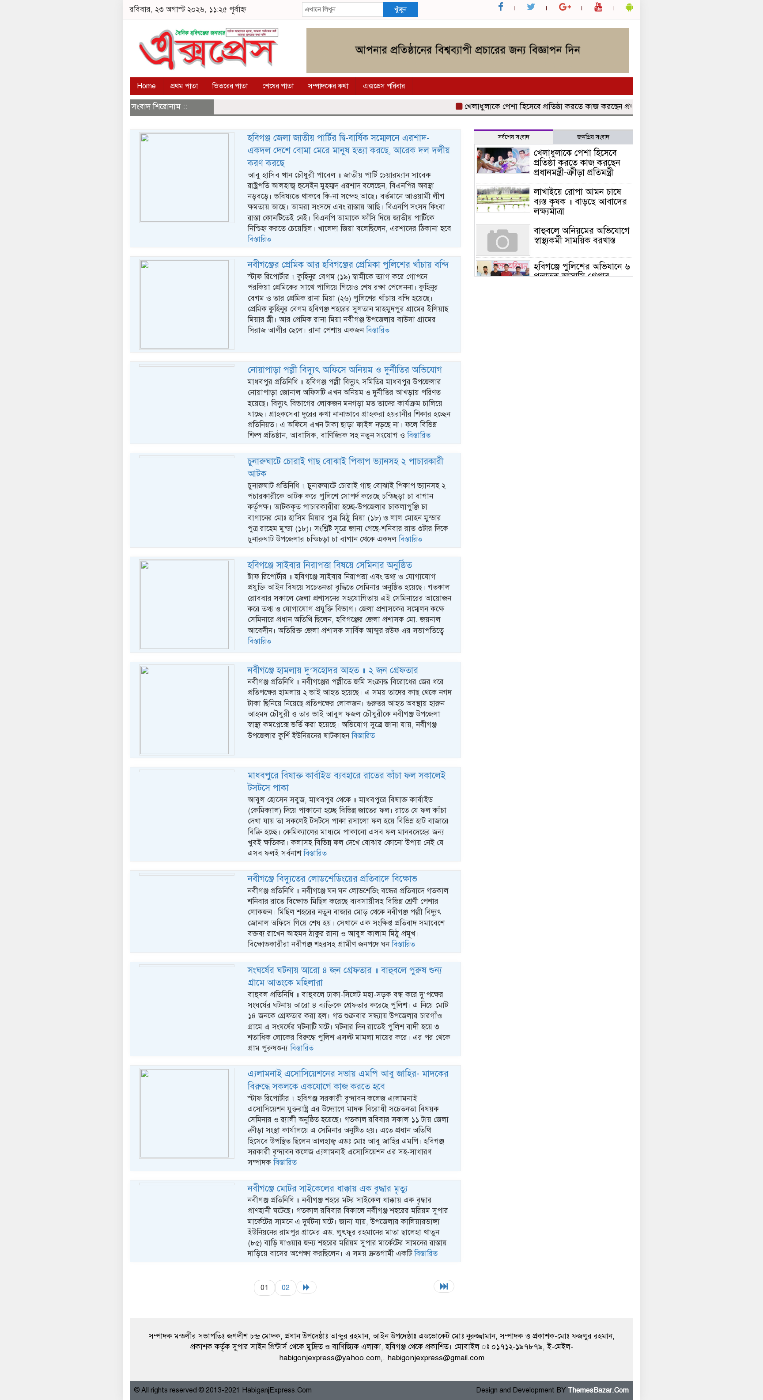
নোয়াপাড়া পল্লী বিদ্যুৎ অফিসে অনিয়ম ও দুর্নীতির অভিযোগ (345, 370)
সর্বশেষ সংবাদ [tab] (513, 137)
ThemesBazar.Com (598, 1390)
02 (286, 1287)
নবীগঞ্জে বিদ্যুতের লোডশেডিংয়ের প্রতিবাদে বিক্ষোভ (332, 878)
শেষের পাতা (278, 86)
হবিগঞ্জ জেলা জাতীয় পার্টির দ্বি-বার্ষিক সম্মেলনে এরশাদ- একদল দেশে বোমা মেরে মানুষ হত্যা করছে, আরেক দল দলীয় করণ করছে (349, 151)
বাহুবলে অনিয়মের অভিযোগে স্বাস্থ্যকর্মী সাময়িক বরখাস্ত (582, 235)
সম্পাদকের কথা (328, 86)
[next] (306, 1287)
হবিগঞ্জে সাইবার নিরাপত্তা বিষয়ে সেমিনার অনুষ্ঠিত (330, 565)
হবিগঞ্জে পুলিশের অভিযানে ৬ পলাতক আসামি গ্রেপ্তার (582, 271)
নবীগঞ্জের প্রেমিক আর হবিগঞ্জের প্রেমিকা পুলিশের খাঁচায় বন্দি (348, 264)
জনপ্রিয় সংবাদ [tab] (593, 137)
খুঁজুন (400, 9)
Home (146, 86)
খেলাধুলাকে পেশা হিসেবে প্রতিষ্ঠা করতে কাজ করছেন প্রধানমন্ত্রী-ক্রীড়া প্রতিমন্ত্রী (563, 106)
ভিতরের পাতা (230, 86)
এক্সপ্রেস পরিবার (384, 86)
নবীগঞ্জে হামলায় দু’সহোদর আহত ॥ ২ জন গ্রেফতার (333, 670)
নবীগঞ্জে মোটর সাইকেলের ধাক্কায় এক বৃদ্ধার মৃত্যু (328, 1188)
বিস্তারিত (259, 239)
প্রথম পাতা (184, 86)
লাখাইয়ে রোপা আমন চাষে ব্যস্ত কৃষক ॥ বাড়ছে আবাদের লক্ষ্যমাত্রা (580, 201)
